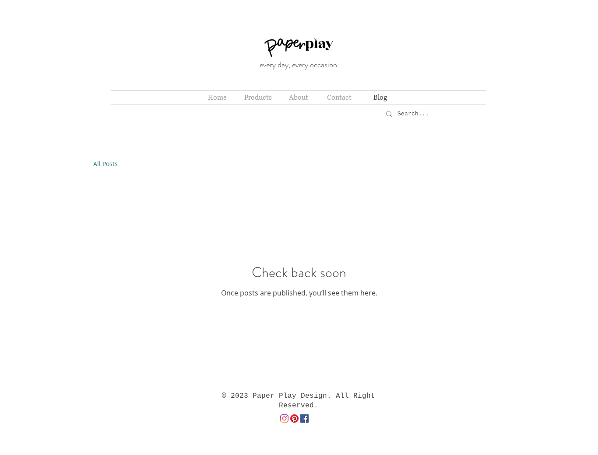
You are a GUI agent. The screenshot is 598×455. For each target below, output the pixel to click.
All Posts (105, 164)
